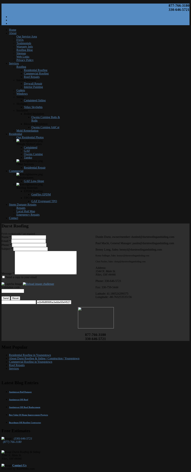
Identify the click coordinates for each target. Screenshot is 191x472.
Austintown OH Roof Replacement (24, 407)
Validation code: (11, 287)
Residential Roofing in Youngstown (30, 355)
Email (6, 241)
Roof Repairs (17, 365)
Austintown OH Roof (18, 399)
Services (14, 368)
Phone (6, 244)
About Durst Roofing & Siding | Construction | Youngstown (44, 358)
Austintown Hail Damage (20, 392)
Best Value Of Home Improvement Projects (28, 415)
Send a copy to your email (21, 277)
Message (7, 273)
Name (6, 237)
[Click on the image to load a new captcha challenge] (38, 283)
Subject (6, 248)
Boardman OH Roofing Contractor (25, 422)
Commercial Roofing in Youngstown (30, 361)
